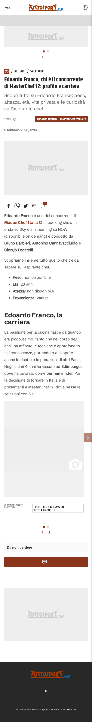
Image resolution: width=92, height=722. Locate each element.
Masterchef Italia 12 (73, 119)
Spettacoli (37, 71)
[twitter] (25, 206)
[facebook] (8, 206)
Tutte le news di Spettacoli (49, 508)
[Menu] (7, 7)
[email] (34, 206)
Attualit (19, 71)
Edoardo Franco (47, 119)
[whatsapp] (17, 206)
